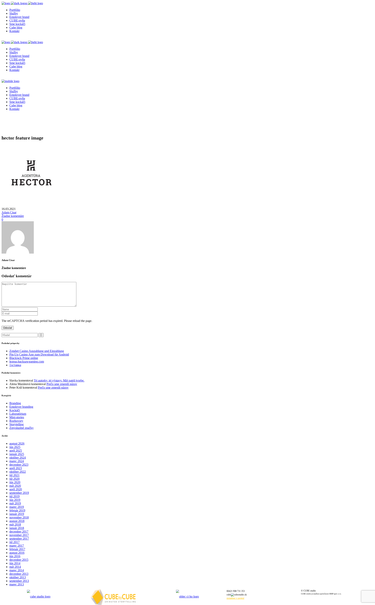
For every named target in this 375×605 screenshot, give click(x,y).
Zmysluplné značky (21, 427)
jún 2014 (14, 563)
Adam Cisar (9, 212)
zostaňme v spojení (235, 598)
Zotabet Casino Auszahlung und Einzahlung (36, 351)
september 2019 (19, 492)
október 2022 (17, 471)
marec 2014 (16, 570)
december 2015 (18, 559)
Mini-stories (16, 417)
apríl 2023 (15, 468)
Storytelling (16, 424)
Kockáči (14, 410)
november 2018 (19, 517)
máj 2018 (15, 524)
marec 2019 (16, 507)
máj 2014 (15, 566)
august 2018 (16, 521)
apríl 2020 (15, 489)
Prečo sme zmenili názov (61, 384)
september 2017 (19, 538)
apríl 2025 (15, 450)
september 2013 (19, 580)
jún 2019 (14, 499)
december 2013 (18, 573)
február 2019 (17, 510)
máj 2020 (15, 485)
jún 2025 (14, 447)
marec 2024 (16, 461)
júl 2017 (14, 542)
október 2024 (17, 457)
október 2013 (17, 577)
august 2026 (16, 443)
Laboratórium (17, 413)
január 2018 (16, 528)
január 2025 (16, 454)
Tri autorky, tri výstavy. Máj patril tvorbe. (59, 380)
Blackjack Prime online (23, 358)
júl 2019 (14, 496)
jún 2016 (14, 556)
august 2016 (16, 552)
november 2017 (19, 535)
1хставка (15, 365)
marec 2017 (16, 545)
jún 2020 (14, 482)
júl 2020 (14, 478)
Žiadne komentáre (13, 216)
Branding (15, 403)
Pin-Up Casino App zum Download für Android (39, 354)
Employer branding (21, 406)
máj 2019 (15, 503)
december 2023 (18, 464)
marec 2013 (16, 584)
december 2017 (18, 531)
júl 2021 (14, 475)
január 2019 (16, 514)
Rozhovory (16, 420)
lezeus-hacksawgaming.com (26, 361)
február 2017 (17, 549)
